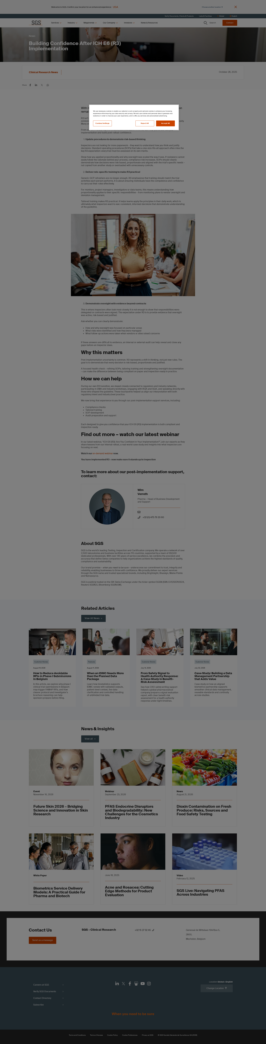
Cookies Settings (102, 123)
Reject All (145, 123)
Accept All (165, 123)
